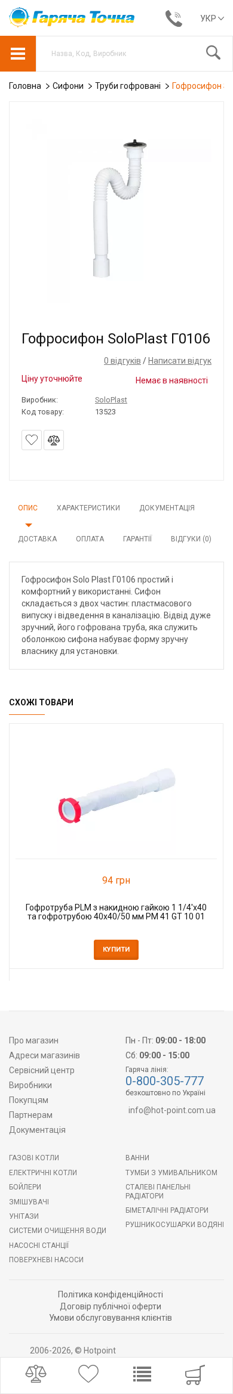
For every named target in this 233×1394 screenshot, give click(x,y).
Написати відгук (179, 360)
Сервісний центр (42, 1070)
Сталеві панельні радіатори (158, 1191)
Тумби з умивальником (171, 1173)
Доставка (37, 539)
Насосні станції (39, 1245)
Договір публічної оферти (110, 1306)
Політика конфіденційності (110, 1294)
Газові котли (34, 1158)
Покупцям (28, 1100)
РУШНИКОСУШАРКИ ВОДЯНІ (174, 1224)
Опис (28, 508)
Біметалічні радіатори (167, 1210)
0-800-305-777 (164, 1081)
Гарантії (137, 539)
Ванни (137, 1158)
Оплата (90, 539)
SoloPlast (111, 399)
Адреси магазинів (44, 1055)
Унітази (24, 1216)
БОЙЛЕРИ (25, 1187)
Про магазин (34, 1040)
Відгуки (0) (191, 539)
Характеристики (88, 508)
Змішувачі (29, 1202)
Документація (167, 508)
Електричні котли (43, 1173)
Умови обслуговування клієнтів (110, 1317)
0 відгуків (122, 360)
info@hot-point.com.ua (172, 1110)
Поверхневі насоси (46, 1260)
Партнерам (31, 1115)
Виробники (30, 1085)
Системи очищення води (57, 1230)
